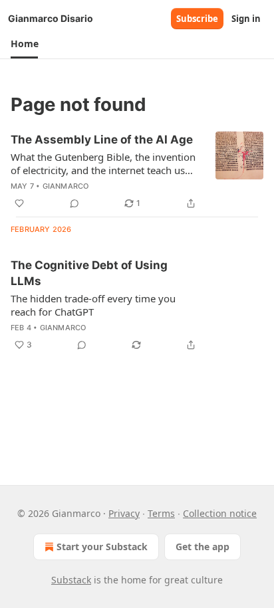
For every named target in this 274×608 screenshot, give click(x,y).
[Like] (19, 203)
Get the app (202, 546)
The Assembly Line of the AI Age (102, 139)
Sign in (246, 19)
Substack (71, 579)
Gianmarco (66, 186)
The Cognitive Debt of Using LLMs (89, 273)
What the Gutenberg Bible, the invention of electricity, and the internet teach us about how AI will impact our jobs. (103, 163)
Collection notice (220, 513)
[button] (24, 43)
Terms (161, 513)
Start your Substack (102, 546)
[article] (137, 171)
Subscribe (197, 19)
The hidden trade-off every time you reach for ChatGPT (93, 305)
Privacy (124, 513)
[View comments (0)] (74, 203)
